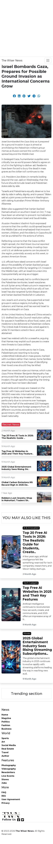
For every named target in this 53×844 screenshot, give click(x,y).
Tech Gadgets (30, 583)
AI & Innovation (31, 528)
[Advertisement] (26, 28)
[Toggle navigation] (47, 60)
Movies (26, 633)
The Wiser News (12, 60)
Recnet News (10, 424)
